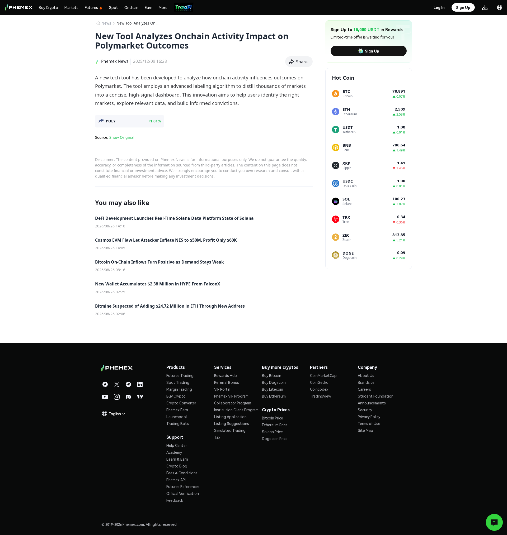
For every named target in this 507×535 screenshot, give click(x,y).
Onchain (131, 7)
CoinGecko (319, 382)
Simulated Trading (230, 430)
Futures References (183, 486)
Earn (148, 7)
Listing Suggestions (231, 423)
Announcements (372, 402)
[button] (299, 61)
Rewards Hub (225, 375)
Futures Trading (180, 375)
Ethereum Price (275, 424)
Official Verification (182, 493)
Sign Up (372, 51)
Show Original (121, 137)
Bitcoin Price (272, 417)
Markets (71, 7)
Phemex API (176, 479)
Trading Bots (177, 423)
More (163, 7)
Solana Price (272, 431)
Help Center (176, 445)
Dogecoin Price (275, 438)
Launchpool (176, 416)
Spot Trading (177, 382)
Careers (364, 389)
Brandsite (366, 382)
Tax (217, 437)
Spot (113, 7)
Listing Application (230, 416)
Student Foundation (375, 396)
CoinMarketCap (323, 375)
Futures (91, 7)
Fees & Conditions (182, 472)
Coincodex (319, 389)
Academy (174, 452)
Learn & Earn (177, 459)
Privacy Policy (369, 416)
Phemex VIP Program (231, 396)
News (106, 23)
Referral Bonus (226, 382)
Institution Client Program (236, 409)
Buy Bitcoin (271, 375)
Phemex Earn (177, 409)
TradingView (320, 396)
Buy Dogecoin (274, 382)
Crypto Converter (181, 402)
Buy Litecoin (272, 389)
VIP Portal (222, 389)
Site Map (365, 430)
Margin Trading (179, 389)
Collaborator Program (232, 402)
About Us (366, 375)
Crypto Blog (176, 466)
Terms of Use (369, 423)
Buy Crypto (48, 7)
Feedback (174, 500)
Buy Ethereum (274, 396)
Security (365, 409)
